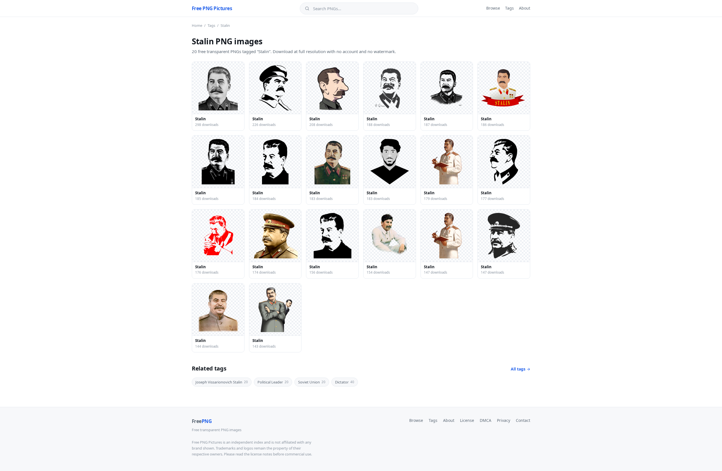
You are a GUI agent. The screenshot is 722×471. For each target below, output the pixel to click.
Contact (523, 420)
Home (197, 25)
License (467, 420)
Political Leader (273, 382)
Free (202, 421)
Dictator (344, 382)
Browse (493, 8)
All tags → (520, 369)
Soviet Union (311, 382)
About (524, 8)
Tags (509, 8)
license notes (261, 454)
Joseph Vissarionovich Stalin (221, 382)
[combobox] (362, 8)
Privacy (503, 420)
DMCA (485, 420)
